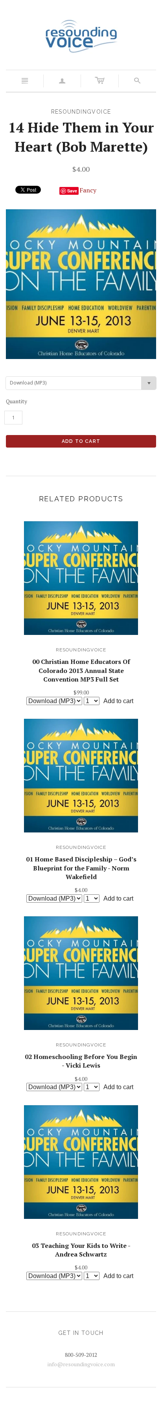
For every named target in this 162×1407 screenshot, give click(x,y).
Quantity (16, 401)
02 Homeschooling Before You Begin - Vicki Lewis (81, 1061)
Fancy (87, 190)
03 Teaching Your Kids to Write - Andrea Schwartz (81, 1249)
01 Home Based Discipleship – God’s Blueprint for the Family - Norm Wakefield (81, 868)
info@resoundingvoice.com (81, 1364)
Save (72, 191)
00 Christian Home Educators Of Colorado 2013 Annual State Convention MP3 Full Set (81, 670)
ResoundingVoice (81, 650)
